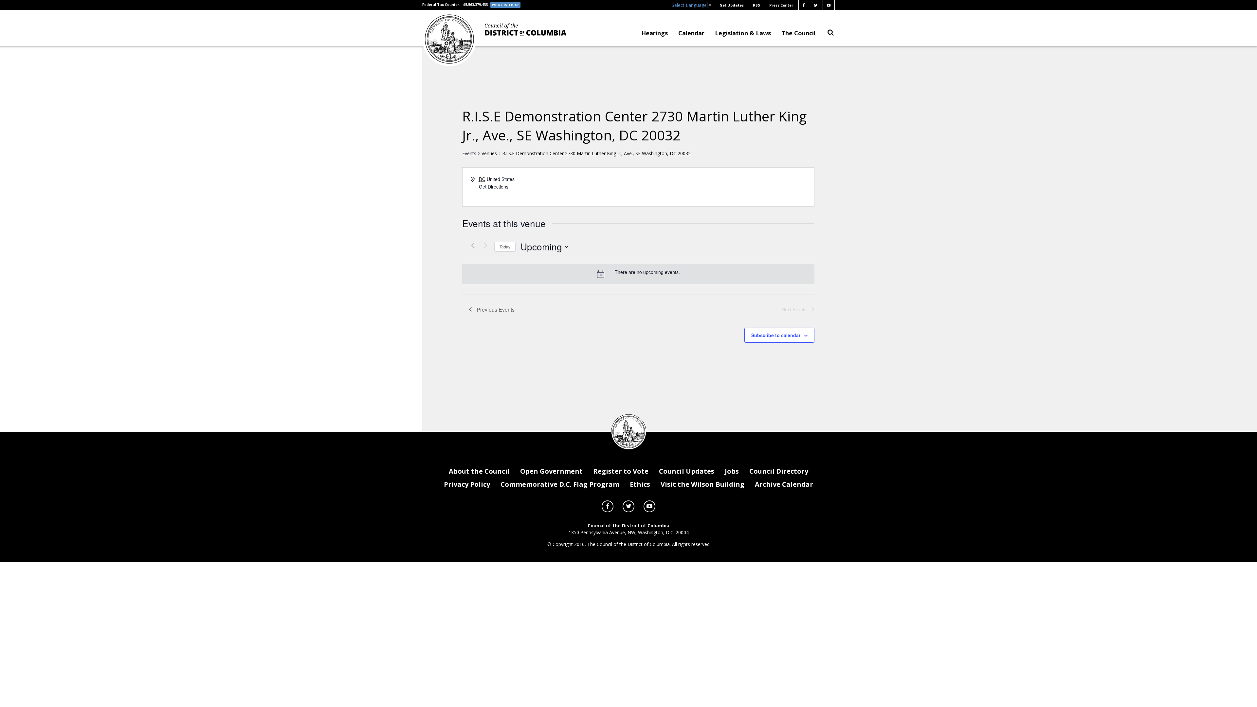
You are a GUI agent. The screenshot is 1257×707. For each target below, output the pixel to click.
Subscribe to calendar (775, 335)
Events (469, 153)
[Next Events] (485, 245)
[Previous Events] (473, 245)
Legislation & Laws (743, 33)
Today (505, 246)
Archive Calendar (784, 484)
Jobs (732, 471)
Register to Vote (620, 471)
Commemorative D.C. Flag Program (560, 484)
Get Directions (493, 186)
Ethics (640, 484)
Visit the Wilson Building (702, 484)
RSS (756, 5)
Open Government (551, 471)
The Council (798, 33)
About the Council (479, 471)
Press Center (781, 5)
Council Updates (686, 471)
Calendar (691, 33)
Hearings (654, 33)
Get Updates (732, 5)
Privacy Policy (467, 484)
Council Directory (778, 471)
